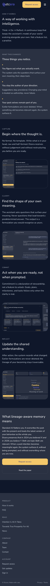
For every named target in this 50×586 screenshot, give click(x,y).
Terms (46, 582)
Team (4, 547)
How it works (8, 505)
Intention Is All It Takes (11, 522)
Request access (31, 4)
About (4, 543)
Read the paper (25, 470)
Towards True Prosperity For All (15, 526)
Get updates (7, 568)
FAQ (4, 510)
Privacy (39, 582)
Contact (5, 552)
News (4, 531)
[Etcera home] (8, 4)
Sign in (5, 573)
